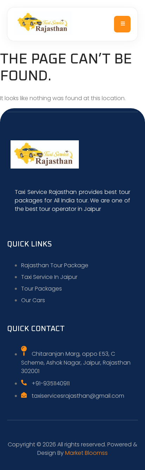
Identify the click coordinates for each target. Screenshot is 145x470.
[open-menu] (122, 24)
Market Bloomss (86, 453)
